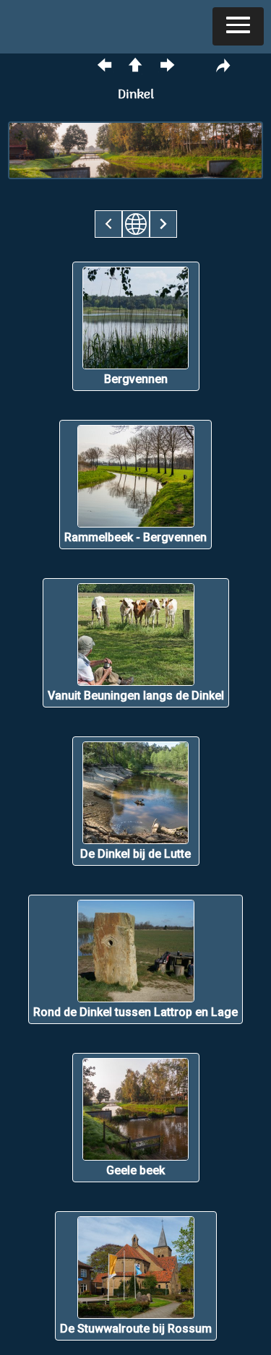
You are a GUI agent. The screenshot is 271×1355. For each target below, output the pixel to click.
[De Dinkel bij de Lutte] (136, 873)
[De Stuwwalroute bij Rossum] (136, 1348)
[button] (238, 26)
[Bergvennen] (136, 398)
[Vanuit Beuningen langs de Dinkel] (135, 715)
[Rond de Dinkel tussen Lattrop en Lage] (135, 1031)
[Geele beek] (136, 1190)
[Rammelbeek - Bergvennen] (135, 557)
